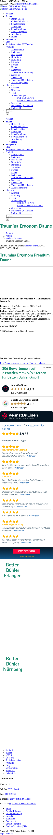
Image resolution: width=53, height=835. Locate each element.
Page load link (6, 833)
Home (8, 808)
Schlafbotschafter (13, 760)
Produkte (10, 763)
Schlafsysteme (12, 768)
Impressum (10, 818)
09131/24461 (14, 789)
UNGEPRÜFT (47, 367)
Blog (8, 765)
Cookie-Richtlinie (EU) (16, 826)
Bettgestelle (11, 773)
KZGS (9, 755)
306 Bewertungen (12, 425)
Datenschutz (11, 821)
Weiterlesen (31, 455)
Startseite (10, 750)
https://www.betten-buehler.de (22, 803)
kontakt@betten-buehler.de (26, 4)
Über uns (10, 757)
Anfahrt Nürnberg (14, 813)
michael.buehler (31, 245)
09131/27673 (10, 794)
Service (9, 752)
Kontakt (9, 816)
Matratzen (10, 770)
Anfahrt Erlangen (13, 811)
